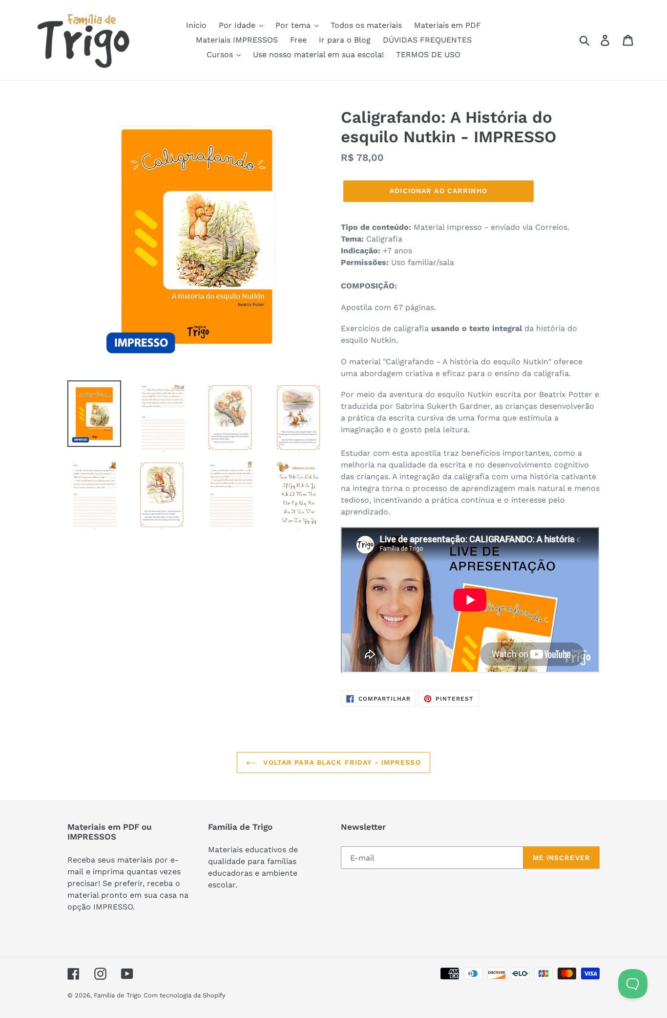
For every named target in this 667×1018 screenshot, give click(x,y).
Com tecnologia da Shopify (185, 995)
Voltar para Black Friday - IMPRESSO (340, 762)
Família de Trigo (117, 995)
